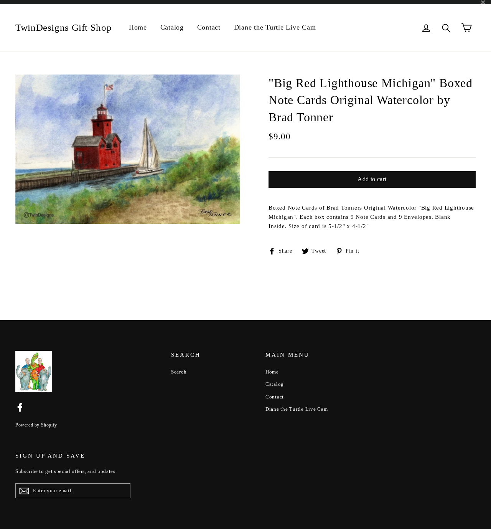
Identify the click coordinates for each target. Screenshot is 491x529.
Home (138, 27)
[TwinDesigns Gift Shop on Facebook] (20, 407)
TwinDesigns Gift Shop (63, 27)
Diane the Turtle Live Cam (275, 27)
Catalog (172, 27)
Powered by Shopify (36, 425)
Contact (209, 27)
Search (179, 372)
